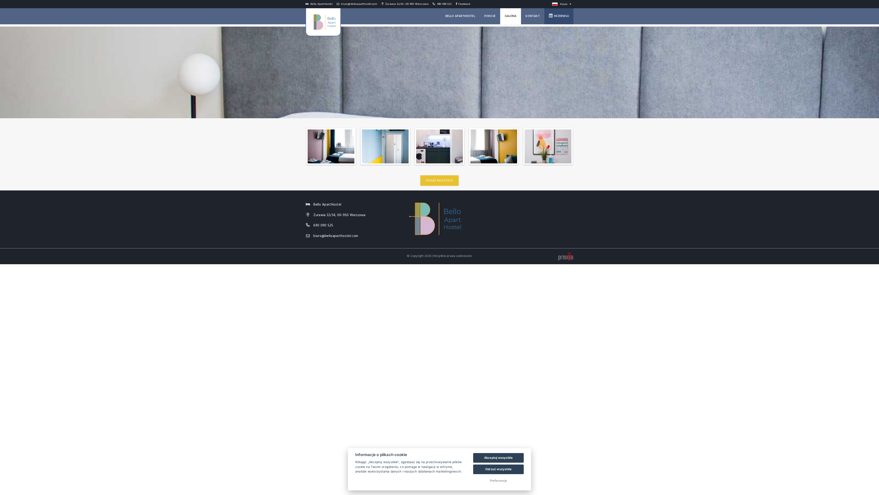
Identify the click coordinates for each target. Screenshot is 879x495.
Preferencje (498, 480)
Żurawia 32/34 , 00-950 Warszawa (407, 4)
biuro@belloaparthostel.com (358, 4)
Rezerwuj (561, 16)
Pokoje (490, 16)
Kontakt (533, 16)
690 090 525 (444, 4)
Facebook (464, 4)
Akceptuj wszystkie (498, 457)
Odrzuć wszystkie (498, 469)
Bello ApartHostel (460, 16)
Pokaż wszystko (439, 180)
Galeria (510, 16)
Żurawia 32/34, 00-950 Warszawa (339, 215)
